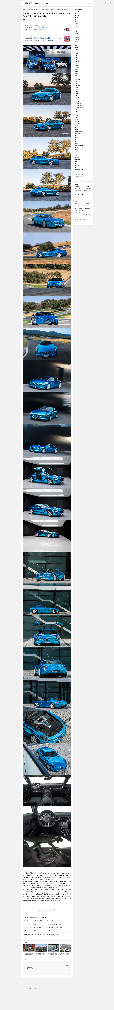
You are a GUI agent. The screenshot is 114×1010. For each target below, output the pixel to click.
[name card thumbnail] (67, 965)
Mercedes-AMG (78, 103)
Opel (76, 117)
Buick (76, 29)
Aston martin (78, 19)
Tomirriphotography (80, 177)
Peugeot (77, 121)
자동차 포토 (77, 217)
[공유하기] (43, 910)
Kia (75, 77)
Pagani (76, 119)
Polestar (77, 123)
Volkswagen (77, 159)
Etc (76, 163)
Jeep (76, 75)
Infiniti (76, 69)
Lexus (76, 91)
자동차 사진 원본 (85, 214)
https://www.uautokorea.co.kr (31, 25)
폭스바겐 (79, 205)
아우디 (80, 214)
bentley (76, 23)
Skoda (76, 141)
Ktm (76, 81)
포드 (88, 219)
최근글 (77, 194)
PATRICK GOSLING (80, 174)
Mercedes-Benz (29, 917)
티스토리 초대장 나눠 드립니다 (82, 186)
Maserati (77, 97)
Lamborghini (77, 85)
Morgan (76, 113)
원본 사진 (83, 206)
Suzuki (76, 149)
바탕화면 (88, 203)
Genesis (77, 61)
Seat (76, 139)
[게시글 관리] (46, 910)
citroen (76, 41)
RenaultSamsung (79, 131)
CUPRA (77, 43)
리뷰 (76, 216)
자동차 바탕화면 (82, 203)
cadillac (76, 33)
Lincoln (76, 93)
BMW (76, 25)
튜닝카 (81, 216)
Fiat (76, 55)
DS (75, 51)
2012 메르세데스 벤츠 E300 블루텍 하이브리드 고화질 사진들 (41, 934)
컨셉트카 (84, 219)
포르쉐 (83, 205)
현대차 (88, 216)
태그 (47, 3)
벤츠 (82, 217)
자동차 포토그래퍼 (79, 169)
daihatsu (77, 47)
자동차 (85, 210)
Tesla (76, 153)
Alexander (78, 171)
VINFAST (77, 157)
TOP (92, 987)
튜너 (85, 216)
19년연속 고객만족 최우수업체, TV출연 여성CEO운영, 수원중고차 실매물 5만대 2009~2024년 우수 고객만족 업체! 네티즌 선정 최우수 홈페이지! (43, 39)
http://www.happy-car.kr (29, 35)
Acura (76, 13)
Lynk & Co (77, 11)
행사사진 (77, 165)
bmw (81, 219)
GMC (76, 63)
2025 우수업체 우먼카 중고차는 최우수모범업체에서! (39, 37)
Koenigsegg (77, 79)
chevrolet (77, 37)
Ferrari (76, 53)
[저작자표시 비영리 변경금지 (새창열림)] (55, 909)
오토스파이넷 (38, 3)
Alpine (76, 17)
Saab (76, 135)
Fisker (76, 57)
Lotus (76, 95)
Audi (76, 21)
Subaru (76, 147)
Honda (76, 65)
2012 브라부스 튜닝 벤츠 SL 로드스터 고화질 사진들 (38, 920)
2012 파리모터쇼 (86, 208)
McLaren (77, 101)
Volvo (76, 161)
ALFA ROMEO (78, 15)
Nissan (76, 115)
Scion (76, 137)
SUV (79, 216)
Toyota (76, 155)
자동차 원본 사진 (78, 208)
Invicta (76, 71)
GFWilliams (78, 172)
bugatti (76, 27)
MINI (76, 109)
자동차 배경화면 (84, 212)
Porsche (77, 125)
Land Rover (77, 89)
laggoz (35, 988)
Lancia (76, 87)
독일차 (76, 203)
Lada (76, 83)
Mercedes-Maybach (79, 107)
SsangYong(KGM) (79, 145)
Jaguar (76, 73)
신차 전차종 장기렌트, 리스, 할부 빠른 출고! (35, 29)
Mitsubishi (77, 111)
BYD (76, 31)
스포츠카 (77, 219)
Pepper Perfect (79, 176)
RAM (76, 127)
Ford (76, 59)
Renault (76, 129)
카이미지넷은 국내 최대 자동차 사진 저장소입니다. (36, 965)
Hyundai (77, 67)
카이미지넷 (28, 3)
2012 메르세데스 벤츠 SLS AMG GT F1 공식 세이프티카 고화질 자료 (43, 927)
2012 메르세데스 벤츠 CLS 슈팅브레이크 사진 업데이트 (39, 930)
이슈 (76, 205)
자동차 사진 (77, 210)
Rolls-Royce (77, 133)
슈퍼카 (76, 214)
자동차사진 (77, 206)
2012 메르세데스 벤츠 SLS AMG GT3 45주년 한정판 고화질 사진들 (43, 924)
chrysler (77, 39)
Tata (76, 151)
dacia (76, 45)
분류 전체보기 (78, 9)
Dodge (76, 49)
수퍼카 (82, 210)
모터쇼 (76, 167)
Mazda (76, 99)
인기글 (81, 194)
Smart (76, 143)
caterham (77, 35)
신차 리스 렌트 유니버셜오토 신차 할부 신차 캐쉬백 (38, 27)
